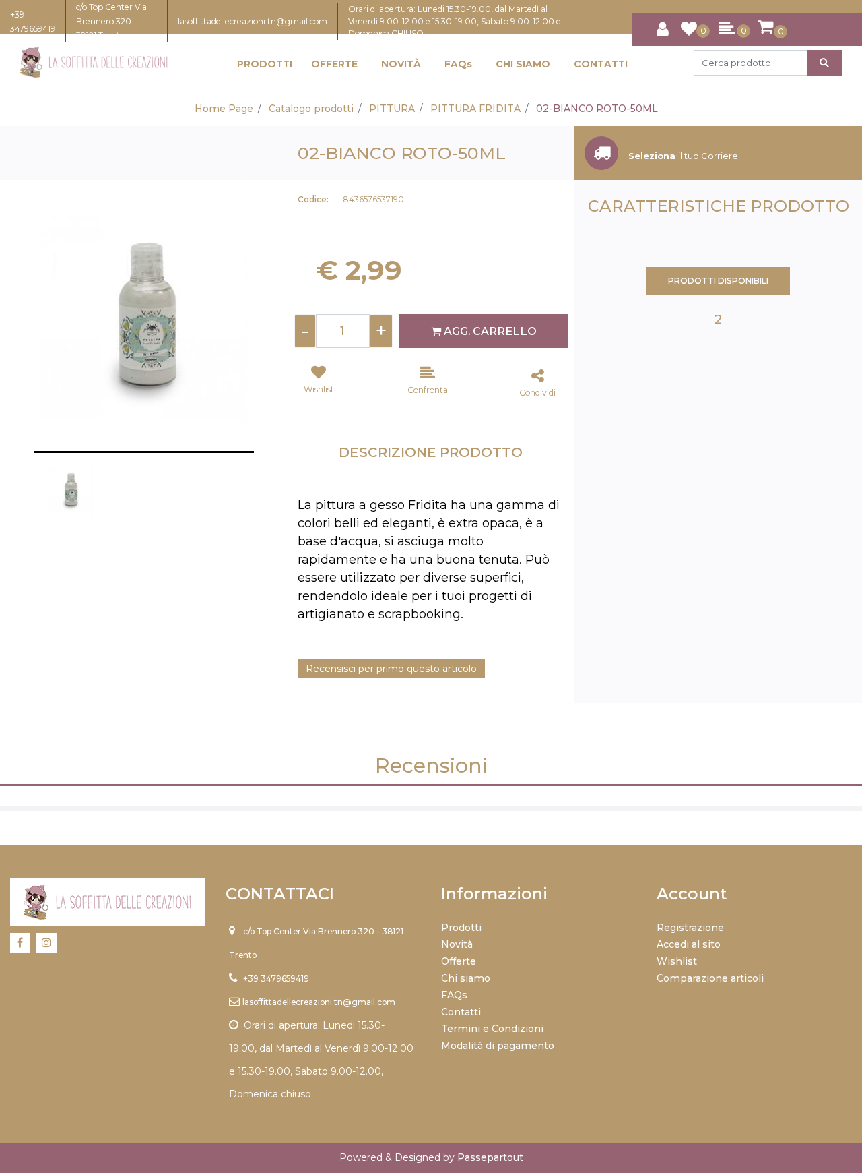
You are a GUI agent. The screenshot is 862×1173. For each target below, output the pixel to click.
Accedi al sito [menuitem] (689, 944)
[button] (824, 63)
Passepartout (490, 1157)
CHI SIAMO (523, 64)
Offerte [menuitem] (458, 961)
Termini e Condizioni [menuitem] (492, 1029)
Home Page (224, 108)
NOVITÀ (401, 64)
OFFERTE (334, 64)
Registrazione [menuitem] (690, 928)
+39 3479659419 (276, 978)
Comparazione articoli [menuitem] (710, 978)
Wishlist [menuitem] (677, 961)
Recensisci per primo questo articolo (391, 669)
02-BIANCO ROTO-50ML (597, 108)
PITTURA (392, 108)
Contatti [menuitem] (461, 1012)
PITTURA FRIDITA (475, 108)
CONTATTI (601, 64)
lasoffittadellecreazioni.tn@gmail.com (252, 21)
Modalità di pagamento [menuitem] (497, 1046)
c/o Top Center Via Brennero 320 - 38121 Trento (111, 21)
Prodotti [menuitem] (461, 928)
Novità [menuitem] (457, 944)
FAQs (458, 64)
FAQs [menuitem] (454, 995)
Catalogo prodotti (311, 108)
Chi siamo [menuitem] (465, 978)
